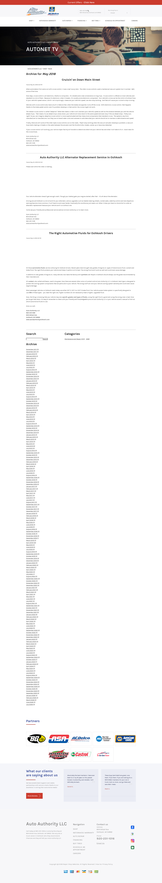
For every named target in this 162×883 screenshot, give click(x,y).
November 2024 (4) (32, 682)
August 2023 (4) (31, 655)
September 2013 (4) (32, 399)
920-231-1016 (83, 10)
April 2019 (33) (31, 543)
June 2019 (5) (30, 547)
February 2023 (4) (32, 641)
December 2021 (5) (32, 612)
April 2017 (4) (30, 493)
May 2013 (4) (30, 390)
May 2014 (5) (30, 417)
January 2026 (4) (31, 695)
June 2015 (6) (30, 446)
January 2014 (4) (31, 408)
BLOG (56, 42)
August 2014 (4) (31, 423)
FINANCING (81, 21)
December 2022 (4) (32, 637)
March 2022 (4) (31, 619)
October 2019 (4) (31, 556)
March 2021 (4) (31, 592)
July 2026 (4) (30, 704)
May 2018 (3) (30, 522)
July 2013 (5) (30, 394)
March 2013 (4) (31, 385)
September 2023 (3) (33, 657)
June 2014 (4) (30, 419)
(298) (88, 339)
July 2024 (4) (30, 673)
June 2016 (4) (30, 471)
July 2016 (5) (30, 473)
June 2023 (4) (30, 650)
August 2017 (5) (31, 502)
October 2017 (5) (31, 507)
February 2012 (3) (32, 356)
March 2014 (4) (31, 412)
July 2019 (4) (30, 549)
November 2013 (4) (32, 403)
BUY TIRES (95, 21)
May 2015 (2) (30, 444)
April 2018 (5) (30, 520)
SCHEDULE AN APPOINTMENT (115, 21)
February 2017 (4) (32, 489)
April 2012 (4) (30, 361)
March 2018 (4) (31, 518)
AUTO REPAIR (66, 21)
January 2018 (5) (31, 513)
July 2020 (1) (30, 574)
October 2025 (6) (32, 689)
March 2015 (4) (31, 439)
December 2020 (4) (32, 585)
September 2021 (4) (32, 605)
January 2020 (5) (31, 563)
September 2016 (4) (32, 477)
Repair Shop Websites (71, 864)
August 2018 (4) (31, 529)
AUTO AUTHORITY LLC (36, 42)
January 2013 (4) (31, 381)
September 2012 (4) (32, 372)
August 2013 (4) (31, 396)
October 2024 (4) (32, 680)
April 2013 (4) (30, 388)
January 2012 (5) (31, 354)
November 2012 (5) (32, 376)
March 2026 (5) (31, 700)
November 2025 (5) (32, 691)
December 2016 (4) (32, 484)
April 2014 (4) (30, 414)
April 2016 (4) (30, 466)
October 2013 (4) (31, 401)
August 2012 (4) (31, 370)
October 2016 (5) (31, 480)
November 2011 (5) (32, 349)
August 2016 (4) (31, 475)
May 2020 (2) (30, 572)
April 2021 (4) (30, 594)
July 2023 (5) (30, 653)
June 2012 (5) (30, 365)
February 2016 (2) (32, 462)
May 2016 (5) (30, 468)
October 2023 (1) (31, 659)
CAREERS (134, 21)
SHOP (31, 21)
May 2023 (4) (30, 648)
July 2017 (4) (30, 500)
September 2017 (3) (32, 504)
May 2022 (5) (30, 623)
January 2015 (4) (31, 435)
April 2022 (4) (30, 621)
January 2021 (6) (31, 588)
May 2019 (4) (30, 545)
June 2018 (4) (30, 525)
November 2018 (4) (32, 536)
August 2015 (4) (31, 450)
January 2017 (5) (31, 486)
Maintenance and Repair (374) (75, 339)
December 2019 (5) (32, 561)
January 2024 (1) (31, 662)
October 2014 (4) (31, 428)
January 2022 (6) (31, 614)
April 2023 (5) (30, 646)
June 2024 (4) (30, 671)
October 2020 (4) (32, 581)
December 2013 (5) (32, 405)
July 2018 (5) (30, 527)
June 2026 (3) (30, 702)
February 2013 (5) (32, 383)
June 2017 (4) (30, 498)
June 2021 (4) (30, 599)
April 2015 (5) (30, 441)
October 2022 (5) (32, 632)
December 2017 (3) (32, 511)
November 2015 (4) (32, 457)
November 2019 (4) (32, 558)
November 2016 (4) (32, 482)
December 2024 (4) (32, 684)
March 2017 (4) (31, 491)
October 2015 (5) (31, 455)
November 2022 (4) (32, 635)
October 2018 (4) (31, 534)
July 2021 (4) (30, 601)
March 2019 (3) (31, 540)
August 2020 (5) (31, 576)
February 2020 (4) (32, 565)
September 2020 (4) (33, 579)
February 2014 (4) (32, 410)
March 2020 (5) (31, 567)
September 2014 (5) (32, 426)
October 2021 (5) (31, 608)
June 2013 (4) (30, 392)
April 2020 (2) (31, 570)
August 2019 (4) (31, 552)
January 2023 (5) (31, 639)
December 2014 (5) (32, 432)
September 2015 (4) (32, 453)
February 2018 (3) (32, 516)
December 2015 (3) (32, 459)
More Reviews (33, 796)
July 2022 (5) (30, 628)
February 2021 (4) (32, 590)
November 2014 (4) (32, 430)
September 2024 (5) (33, 677)
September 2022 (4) (33, 630)
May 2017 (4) (30, 495)
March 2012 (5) (31, 358)
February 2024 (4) (32, 664)
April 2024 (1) (30, 666)
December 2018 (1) (32, 538)
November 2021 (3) (32, 610)
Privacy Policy (108, 864)
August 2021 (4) (31, 603)
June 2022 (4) (30, 626)
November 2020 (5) (32, 583)
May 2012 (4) (30, 363)
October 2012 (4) (31, 374)
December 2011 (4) (32, 352)
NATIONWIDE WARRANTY (47, 21)
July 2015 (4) (30, 448)
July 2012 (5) (30, 367)
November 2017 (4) (32, 509)
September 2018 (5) (32, 531)
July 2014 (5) (30, 421)
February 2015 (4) (32, 437)
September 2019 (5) (32, 554)
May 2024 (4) (30, 668)
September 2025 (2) (33, 686)
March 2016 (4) (31, 464)
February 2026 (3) (32, 698)
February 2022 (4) (32, 617)
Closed (113, 13)
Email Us (100, 843)
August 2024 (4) (31, 675)
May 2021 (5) (30, 596)
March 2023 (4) (31, 644)
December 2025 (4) (32, 693)
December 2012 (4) (32, 379)
